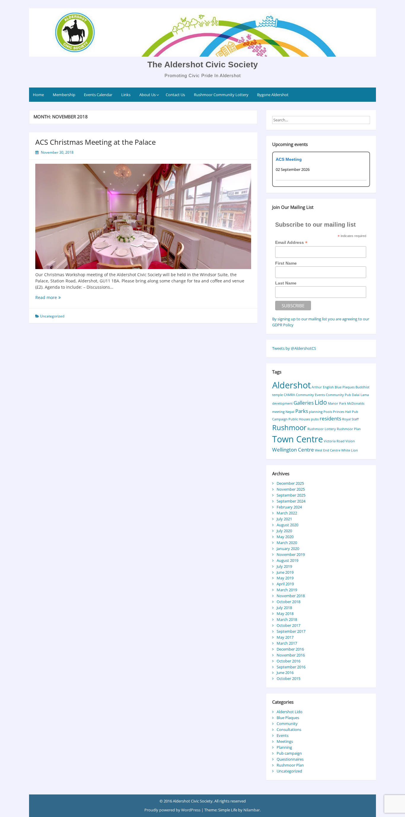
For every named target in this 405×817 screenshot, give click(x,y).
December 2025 (290, 483)
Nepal (290, 412)
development (282, 403)
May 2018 (285, 613)
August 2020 (287, 524)
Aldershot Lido (289, 711)
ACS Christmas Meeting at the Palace (95, 142)
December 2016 (290, 649)
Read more (46, 297)
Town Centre (297, 439)
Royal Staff (350, 419)
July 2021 (284, 519)
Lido (321, 402)
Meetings (285, 741)
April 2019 (285, 583)
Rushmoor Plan (349, 429)
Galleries (304, 402)
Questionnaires (290, 759)
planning (316, 412)
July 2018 (284, 607)
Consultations (289, 729)
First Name (286, 263)
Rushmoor (289, 427)
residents (330, 418)
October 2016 (288, 661)
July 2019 (284, 566)
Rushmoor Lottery (321, 429)
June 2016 (285, 672)
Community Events (310, 395)
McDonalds (355, 403)
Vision (350, 441)
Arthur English (323, 387)
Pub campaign (289, 753)
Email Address (291, 242)
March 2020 (287, 542)
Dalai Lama (360, 395)
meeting (278, 412)
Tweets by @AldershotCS (294, 348)
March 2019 (287, 589)
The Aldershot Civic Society (202, 64)
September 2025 (291, 495)
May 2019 (285, 578)
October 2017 (288, 625)
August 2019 (287, 560)
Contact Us (175, 94)
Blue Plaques (345, 387)
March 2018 (287, 619)
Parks (301, 411)
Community (287, 723)
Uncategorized (52, 316)
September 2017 (291, 631)
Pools (327, 412)
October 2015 (288, 678)
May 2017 (285, 637)
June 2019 (285, 572)
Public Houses (299, 419)
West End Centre (327, 450)
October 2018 (288, 601)
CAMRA (289, 395)
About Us (147, 94)
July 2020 (284, 530)
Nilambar (251, 810)
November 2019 (291, 554)
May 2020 (285, 536)
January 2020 (288, 548)
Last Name (285, 283)
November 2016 (291, 655)
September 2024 (291, 501)
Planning (284, 747)
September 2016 (291, 667)
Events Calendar (98, 94)
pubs (315, 419)
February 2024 (289, 507)
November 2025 (291, 489)
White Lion (349, 450)
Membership (64, 94)
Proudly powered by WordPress (172, 810)
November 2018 (291, 595)
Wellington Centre (293, 449)
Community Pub (338, 395)
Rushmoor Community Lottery (221, 94)
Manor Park (337, 403)
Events (282, 735)
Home (38, 94)
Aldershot (291, 385)
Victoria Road (334, 441)
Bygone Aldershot (272, 94)
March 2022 (287, 513)
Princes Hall (342, 412)
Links (125, 94)
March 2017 (287, 643)
